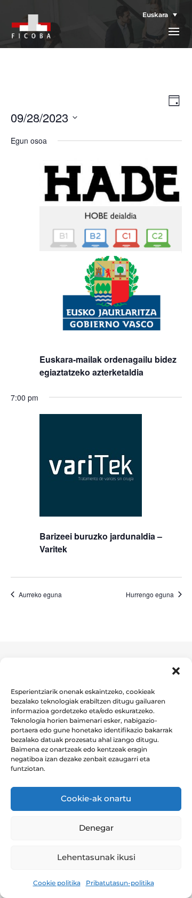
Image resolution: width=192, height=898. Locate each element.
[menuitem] (156, 15)
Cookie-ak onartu (96, 798)
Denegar (96, 828)
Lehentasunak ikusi (96, 857)
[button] (176, 671)
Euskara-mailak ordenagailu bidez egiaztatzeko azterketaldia (108, 365)
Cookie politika (57, 883)
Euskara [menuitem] (155, 15)
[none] (156, 15)
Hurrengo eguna (150, 594)
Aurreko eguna (40, 594)
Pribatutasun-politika (120, 883)
